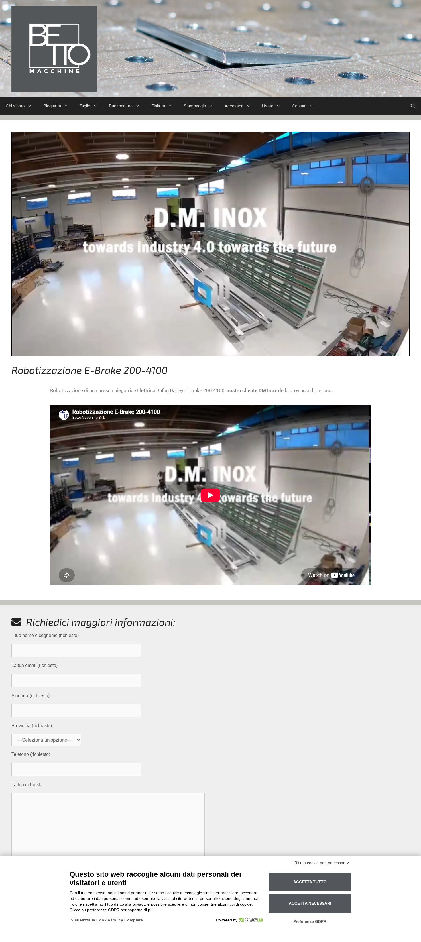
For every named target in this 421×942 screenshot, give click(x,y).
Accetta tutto (310, 882)
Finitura (158, 105)
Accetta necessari (310, 903)
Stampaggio (195, 105)
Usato (267, 105)
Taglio (85, 105)
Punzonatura (121, 105)
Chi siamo (15, 105)
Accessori (234, 105)
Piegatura (52, 105)
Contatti (299, 105)
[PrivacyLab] (250, 920)
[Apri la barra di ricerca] (413, 106)
